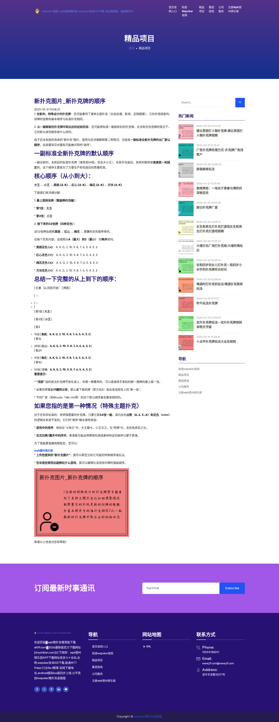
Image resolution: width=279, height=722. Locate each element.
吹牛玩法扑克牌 (207, 303)
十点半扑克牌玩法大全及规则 (216, 342)
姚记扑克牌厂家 (207, 207)
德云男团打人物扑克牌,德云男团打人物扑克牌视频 (219, 133)
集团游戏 (211, 9)
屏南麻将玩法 (205, 169)
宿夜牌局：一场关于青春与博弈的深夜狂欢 (219, 190)
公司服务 (221, 9)
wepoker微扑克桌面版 (148, 716)
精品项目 (201, 9)
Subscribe (232, 588)
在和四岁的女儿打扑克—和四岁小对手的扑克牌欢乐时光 (219, 267)
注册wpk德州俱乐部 (234, 9)
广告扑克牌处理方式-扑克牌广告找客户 (219, 152)
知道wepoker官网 (187, 11)
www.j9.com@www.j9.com (218, 663)
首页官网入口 (173, 9)
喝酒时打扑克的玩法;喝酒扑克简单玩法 (219, 286)
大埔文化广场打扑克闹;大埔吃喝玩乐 (219, 248)
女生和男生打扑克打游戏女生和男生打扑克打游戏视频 (219, 229)
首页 (132, 48)
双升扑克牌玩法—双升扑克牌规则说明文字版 (219, 324)
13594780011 (210, 652)
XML (148, 646)
